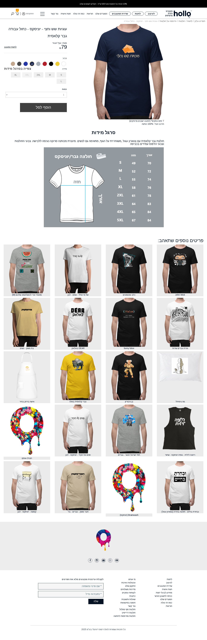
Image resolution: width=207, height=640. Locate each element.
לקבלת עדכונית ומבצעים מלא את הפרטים (83, 579)
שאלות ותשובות (128, 599)
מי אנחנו (131, 579)
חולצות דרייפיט (128, 612)
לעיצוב (151, 13)
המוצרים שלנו (101, 13)
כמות (64, 89)
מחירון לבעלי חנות (164, 592)
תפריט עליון (200, 21)
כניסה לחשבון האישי (163, 596)
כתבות (132, 596)
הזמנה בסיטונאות (127, 602)
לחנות (138, 13)
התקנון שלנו (130, 586)
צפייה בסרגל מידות (17, 68)
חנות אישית (66, 13)
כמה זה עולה (78, 13)
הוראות (90, 13)
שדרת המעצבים (120, 13)
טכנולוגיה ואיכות (128, 582)
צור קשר (54, 13)
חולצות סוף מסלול (127, 609)
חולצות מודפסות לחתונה (124, 616)
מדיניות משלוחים (128, 589)
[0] (17, 13)
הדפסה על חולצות (168, 21)
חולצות (182, 21)
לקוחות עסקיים (128, 592)
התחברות (30, 14)
